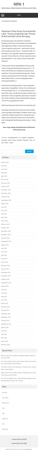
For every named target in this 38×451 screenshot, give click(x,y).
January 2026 (5, 186)
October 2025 (5, 196)
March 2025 (4, 221)
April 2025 (4, 217)
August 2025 (5, 203)
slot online (5, 397)
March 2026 (4, 179)
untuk (11, 142)
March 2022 (4, 341)
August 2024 (5, 245)
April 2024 (4, 258)
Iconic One (9, 449)
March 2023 (4, 303)
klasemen (26, 140)
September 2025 (6, 200)
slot (3, 408)
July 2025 (4, 207)
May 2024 (4, 255)
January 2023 (5, 310)
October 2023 (5, 279)
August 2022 (5, 327)
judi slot (4, 392)
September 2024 (6, 241)
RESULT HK (5, 403)
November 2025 (6, 193)
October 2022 (5, 320)
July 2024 (4, 248)
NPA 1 (19, 4)
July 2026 (4, 166)
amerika (24, 137)
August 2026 (5, 162)
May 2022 (4, 334)
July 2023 (4, 289)
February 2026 (5, 183)
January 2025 (5, 227)
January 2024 (5, 269)
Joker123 (5, 418)
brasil (10, 140)
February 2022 (5, 344)
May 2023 (4, 296)
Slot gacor (5, 429)
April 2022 (4, 337)
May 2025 (4, 214)
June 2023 (4, 293)
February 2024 (5, 265)
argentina (31, 137)
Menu (19, 15)
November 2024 (6, 234)
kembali (19, 140)
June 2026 (4, 169)
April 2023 (4, 300)
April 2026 (4, 176)
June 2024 (4, 251)
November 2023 (6, 276)
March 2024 (4, 262)
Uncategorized (12, 137)
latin (31, 140)
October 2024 (5, 238)
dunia (14, 140)
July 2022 (4, 331)
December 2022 (6, 313)
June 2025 (4, 210)
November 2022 (6, 317)
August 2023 (5, 286)
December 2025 (6, 190)
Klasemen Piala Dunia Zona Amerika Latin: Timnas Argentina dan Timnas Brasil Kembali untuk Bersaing (18, 33)
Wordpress (28, 449)
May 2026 (4, 172)
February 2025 (5, 224)
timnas (6, 142)
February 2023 (5, 307)
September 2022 (6, 324)
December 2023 (6, 272)
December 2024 (6, 231)
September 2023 (6, 282)
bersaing (4, 140)
